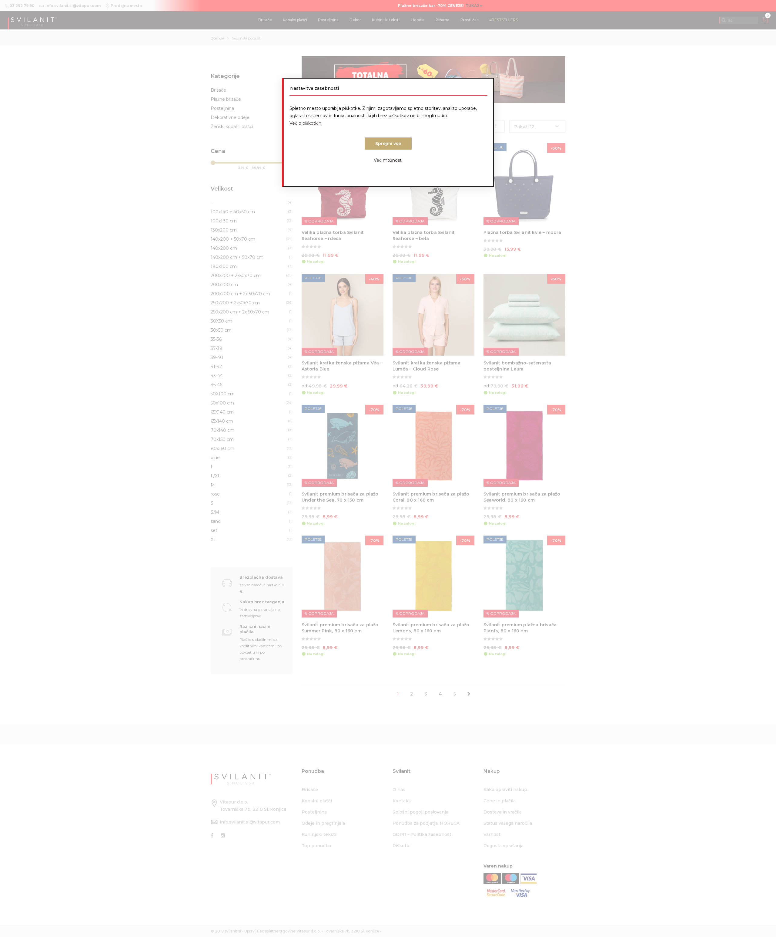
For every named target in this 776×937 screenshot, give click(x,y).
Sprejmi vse (388, 143)
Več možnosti (388, 160)
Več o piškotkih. (305, 123)
